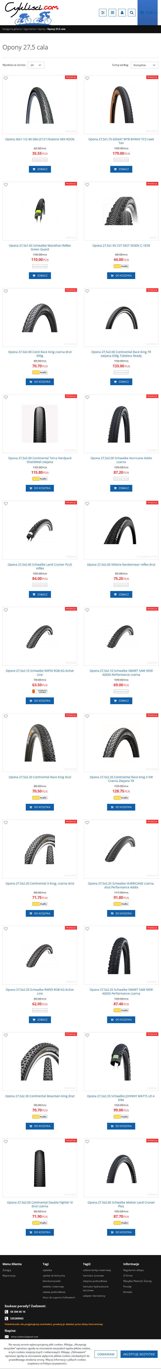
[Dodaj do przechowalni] (6, 78)
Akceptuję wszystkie (139, 1354)
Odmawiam (105, 1354)
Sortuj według (120, 65)
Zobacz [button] (42, 169)
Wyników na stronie (14, 65)
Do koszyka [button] (124, 275)
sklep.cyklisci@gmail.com (24, 1337)
